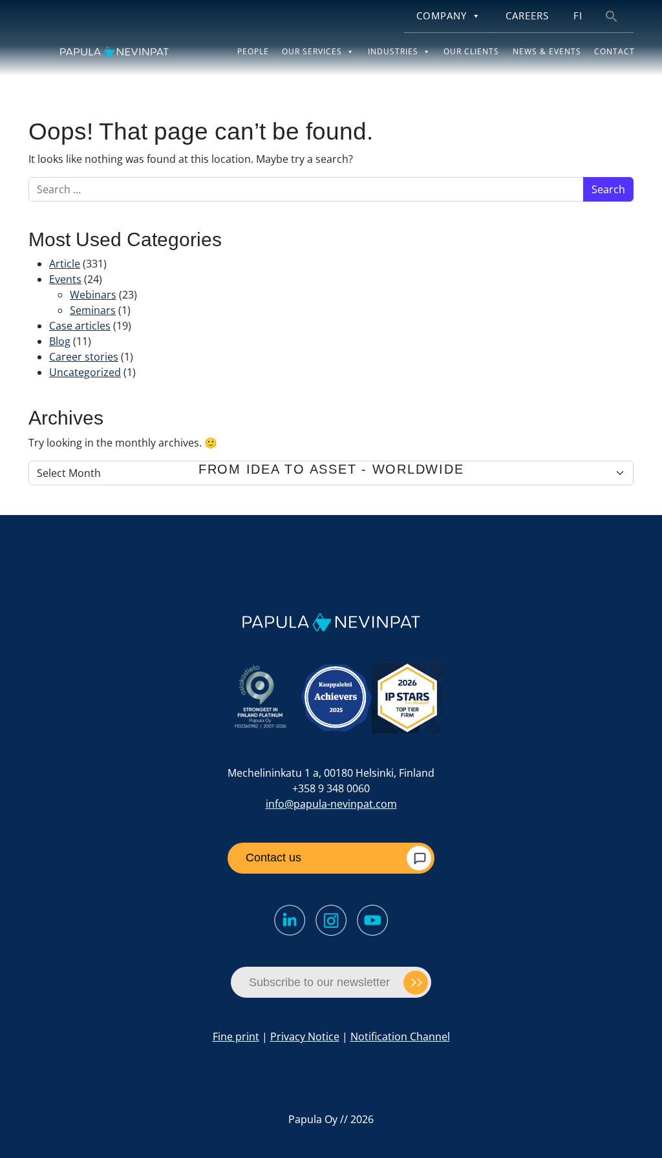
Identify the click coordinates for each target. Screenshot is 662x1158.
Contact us (273, 857)
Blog (59, 341)
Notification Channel (400, 1036)
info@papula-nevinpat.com (331, 804)
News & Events (547, 51)
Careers (527, 16)
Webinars (93, 295)
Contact (614, 51)
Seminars (93, 310)
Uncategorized (85, 372)
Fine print (236, 1036)
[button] (611, 15)
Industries (393, 51)
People (253, 51)
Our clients (471, 51)
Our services (312, 51)
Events (65, 279)
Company (441, 16)
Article (64, 264)
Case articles (80, 326)
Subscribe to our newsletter (319, 982)
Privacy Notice (304, 1036)
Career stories (83, 357)
